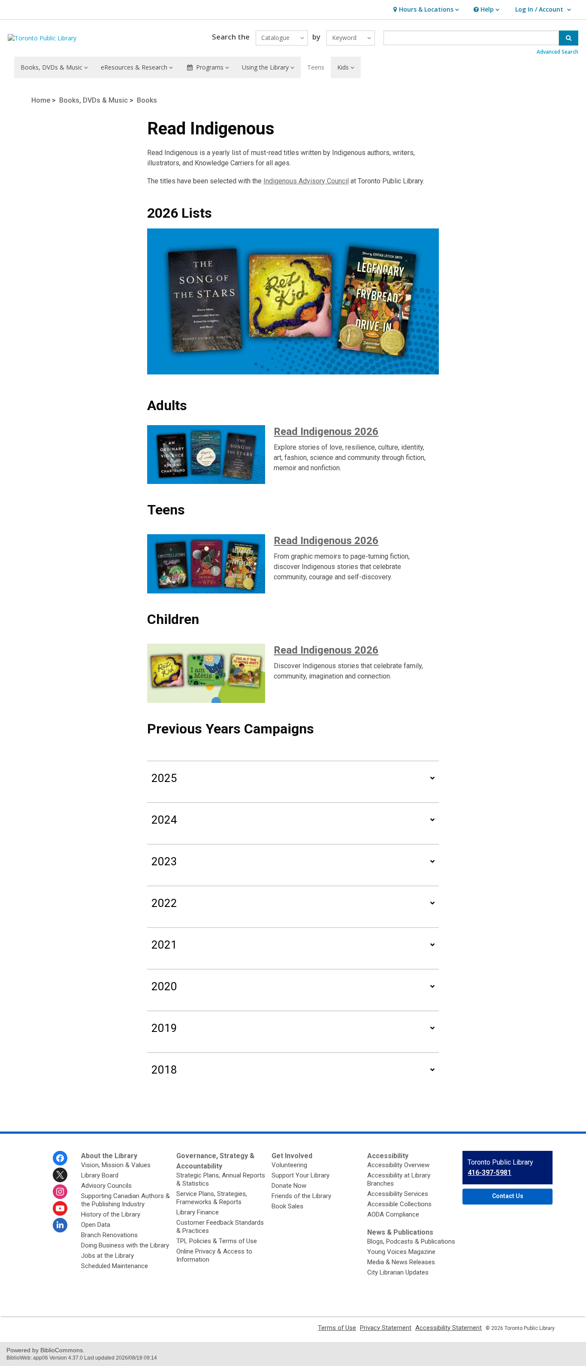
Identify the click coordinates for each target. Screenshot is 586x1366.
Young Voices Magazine (401, 1252)
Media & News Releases (401, 1262)
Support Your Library (300, 1175)
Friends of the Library (301, 1196)
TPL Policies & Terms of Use (216, 1241)
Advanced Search (557, 51)
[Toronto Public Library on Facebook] (60, 1158)
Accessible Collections (399, 1204)
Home (40, 100)
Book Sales (287, 1206)
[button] (425, 9)
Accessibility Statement (448, 1328)
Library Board (99, 1175)
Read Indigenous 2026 (326, 432)
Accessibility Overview (398, 1165)
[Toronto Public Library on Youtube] (60, 1208)
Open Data (95, 1225)
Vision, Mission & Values (116, 1165)
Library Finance (197, 1212)
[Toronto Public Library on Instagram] (60, 1191)
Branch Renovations (109, 1235)
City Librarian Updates (398, 1272)
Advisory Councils (106, 1186)
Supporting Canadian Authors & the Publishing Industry (125, 1200)
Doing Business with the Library (125, 1245)
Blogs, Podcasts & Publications (411, 1241)
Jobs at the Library (107, 1256)
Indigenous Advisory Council (306, 181)
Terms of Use (337, 1328)
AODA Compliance (393, 1214)
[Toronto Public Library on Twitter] (60, 1175)
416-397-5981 (489, 1172)
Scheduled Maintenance (114, 1266)
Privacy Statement (385, 1328)
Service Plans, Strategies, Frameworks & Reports (211, 1198)
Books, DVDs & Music (93, 100)
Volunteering (289, 1165)
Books (147, 100)
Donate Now (289, 1186)
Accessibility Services (397, 1194)
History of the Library (110, 1214)
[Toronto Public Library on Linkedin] (60, 1225)
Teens (315, 67)
